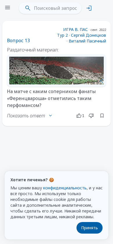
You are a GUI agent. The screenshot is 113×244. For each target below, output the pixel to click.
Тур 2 (62, 35)
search (27, 8)
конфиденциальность (65, 188)
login (88, 8)
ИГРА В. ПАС (75, 29)
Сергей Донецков (88, 35)
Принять (89, 227)
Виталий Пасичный (87, 41)
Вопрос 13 (18, 40)
